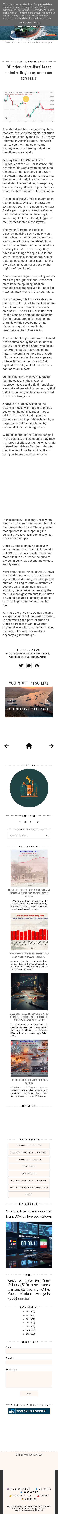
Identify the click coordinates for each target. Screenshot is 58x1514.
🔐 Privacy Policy (20, 1495)
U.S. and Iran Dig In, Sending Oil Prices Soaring (29, 1081)
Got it (37, 23)
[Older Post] (51, 746)
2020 (28, 1334)
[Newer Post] (7, 746)
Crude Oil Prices (17, 653)
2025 (28, 1315)
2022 (28, 1327)
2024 (28, 1319)
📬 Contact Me (29, 1492)
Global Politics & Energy (37, 653)
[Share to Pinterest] (36, 665)
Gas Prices (14, 657)
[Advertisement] (29, 485)
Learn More (25, 23)
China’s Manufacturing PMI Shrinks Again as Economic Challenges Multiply (29, 955)
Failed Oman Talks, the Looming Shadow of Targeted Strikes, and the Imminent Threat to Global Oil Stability (29, 1017)
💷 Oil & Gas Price (18, 1488)
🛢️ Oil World (43, 1488)
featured (29, 1167)
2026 (28, 1312)
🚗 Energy (43, 1495)
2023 (28, 1323)
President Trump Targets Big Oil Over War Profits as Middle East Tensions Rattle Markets (29, 893)
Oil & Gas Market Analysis (33, 657)
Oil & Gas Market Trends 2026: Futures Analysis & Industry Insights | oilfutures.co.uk (29, 1508)
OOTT (29, 1194)
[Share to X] (21, 665)
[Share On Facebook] (29, 665)
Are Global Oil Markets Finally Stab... (28, 709)
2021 (28, 1330)
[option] (28, 702)
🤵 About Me (29, 1499)
